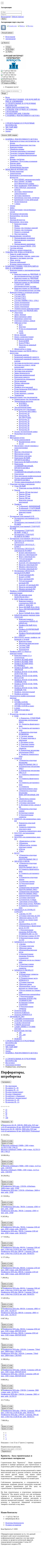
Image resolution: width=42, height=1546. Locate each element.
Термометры (19, 395)
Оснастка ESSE (20, 1010)
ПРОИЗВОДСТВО (17, 1017)
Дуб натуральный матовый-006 (25, 582)
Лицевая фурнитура (17, 220)
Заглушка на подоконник (23, 369)
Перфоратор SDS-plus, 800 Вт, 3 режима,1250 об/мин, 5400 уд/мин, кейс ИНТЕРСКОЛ (19, 1273)
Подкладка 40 (24, 426)
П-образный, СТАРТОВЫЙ (29, 508)
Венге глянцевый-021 (27, 557)
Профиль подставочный (23, 387)
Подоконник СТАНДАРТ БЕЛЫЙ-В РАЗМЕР (24, 535)
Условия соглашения (13, 1525)
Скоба (21, 333)
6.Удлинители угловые (27, 900)
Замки (12, 208)
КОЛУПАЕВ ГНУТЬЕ (23, 1031)
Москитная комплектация (29, 643)
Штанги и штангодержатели (21, 250)
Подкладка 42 (24, 428)
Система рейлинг (16, 248)
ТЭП (16, 712)
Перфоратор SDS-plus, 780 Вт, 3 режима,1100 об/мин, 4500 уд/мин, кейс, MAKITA (19, 1232)
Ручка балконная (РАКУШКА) (26, 389)
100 (6, 1118)
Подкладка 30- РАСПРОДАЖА (25, 416)
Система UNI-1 (20, 296)
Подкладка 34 (24, 421)
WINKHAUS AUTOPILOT (24, 942)
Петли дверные (20, 335)
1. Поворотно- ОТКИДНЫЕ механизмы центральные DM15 (29, 720)
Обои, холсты (15, 260)
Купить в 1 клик (7, 1143)
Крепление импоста (22, 377)
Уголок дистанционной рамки (26, 432)
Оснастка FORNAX (22, 1012)
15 (6, 1110)
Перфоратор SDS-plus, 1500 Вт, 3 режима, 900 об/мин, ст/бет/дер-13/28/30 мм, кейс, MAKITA (20, 1416)
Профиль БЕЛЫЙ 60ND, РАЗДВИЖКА (23, 665)
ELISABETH (24, 405)
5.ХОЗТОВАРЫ (11, 111)
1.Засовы (22, 944)
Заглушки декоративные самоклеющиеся (23, 193)
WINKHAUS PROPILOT (23, 970)
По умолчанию (11, 1086)
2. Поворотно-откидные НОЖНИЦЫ (28, 733)
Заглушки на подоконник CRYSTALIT (24, 541)
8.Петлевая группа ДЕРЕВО (30, 904)
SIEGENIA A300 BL (22, 861)
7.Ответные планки (26, 964)
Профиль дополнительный (24, 692)
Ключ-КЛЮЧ (24, 341)
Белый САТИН (24, 577)
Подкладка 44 (24, 430)
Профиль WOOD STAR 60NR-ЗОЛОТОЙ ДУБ (26, 673)
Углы (21, 514)
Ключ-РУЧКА (24, 343)
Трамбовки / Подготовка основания (23, 161)
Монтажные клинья (21, 454)
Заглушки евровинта (22, 196)
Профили (18, 504)
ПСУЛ (21, 444)
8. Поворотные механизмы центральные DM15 (29, 751)
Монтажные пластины (23, 456)
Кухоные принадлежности (20, 264)
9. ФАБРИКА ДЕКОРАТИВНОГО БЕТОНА (22, 115)
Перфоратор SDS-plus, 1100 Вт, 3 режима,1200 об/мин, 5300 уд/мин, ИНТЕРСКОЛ (20, 1375)
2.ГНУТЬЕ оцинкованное (24, 1021)
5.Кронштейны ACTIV (27, 924)
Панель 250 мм (24, 494)
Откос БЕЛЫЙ (20, 486)
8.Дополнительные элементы (26, 967)
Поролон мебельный (18, 262)
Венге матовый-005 (26, 579)
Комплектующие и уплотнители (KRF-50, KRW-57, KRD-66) (27, 603)
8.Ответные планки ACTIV (29, 936)
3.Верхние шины (25, 948)
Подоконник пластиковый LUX (22, 516)
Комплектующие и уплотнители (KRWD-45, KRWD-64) (28, 621)
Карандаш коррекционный (24, 375)
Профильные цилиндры (23, 339)
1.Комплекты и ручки (27, 841)
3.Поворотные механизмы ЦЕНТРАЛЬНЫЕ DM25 (29, 892)
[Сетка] (4, 1106)
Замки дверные (20, 315)
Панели (17, 490)
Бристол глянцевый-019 (28, 555)
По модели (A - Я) (12, 1100)
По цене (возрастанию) (14, 1092)
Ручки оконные (20, 391)
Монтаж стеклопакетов (23, 452)
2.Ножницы (23, 843)
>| (6, 1439)
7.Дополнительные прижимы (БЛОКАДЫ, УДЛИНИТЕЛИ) (28, 998)
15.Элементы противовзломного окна (28, 788)
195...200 (22, 1035)
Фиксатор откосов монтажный (26, 501)
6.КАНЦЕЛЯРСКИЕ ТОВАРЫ (17, 113)
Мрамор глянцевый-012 (28, 567)
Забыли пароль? (18, 17)
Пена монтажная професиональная (27, 476)
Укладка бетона (16, 165)
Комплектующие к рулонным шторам (24, 292)
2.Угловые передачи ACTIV (29, 916)
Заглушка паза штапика (23, 371)
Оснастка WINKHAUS (23, 1015)
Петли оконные (20, 381)
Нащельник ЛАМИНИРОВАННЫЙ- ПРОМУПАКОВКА (23, 466)
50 (6, 1114)
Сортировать (6, 1082)
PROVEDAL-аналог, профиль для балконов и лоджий (27, 638)
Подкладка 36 (24, 423)
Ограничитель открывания (24, 379)
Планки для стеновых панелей (26, 228)
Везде (7, 97)
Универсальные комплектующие (26, 309)
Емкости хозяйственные (19, 254)
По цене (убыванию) (13, 1094)
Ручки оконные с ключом (24, 393)
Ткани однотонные (21, 306)
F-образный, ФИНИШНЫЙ (29, 506)
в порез (17, 708)
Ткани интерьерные (22, 302)
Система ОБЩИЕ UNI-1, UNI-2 (26, 300)
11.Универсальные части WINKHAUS (28, 979)
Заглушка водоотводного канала (26, 363)
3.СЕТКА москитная (22, 1023)
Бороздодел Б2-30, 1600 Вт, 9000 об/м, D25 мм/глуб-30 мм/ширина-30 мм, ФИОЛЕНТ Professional (20, 1130)
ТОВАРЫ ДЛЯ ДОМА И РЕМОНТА (19, 252)
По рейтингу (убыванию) (15, 1096)
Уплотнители (24, 649)
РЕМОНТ (18, 1039)
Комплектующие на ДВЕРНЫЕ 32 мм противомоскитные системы (27, 275)
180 (20, 1033)
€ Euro (8, 47)
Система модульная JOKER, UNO (23, 246)
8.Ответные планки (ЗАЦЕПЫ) (26, 1003)
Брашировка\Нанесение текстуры (23, 145)
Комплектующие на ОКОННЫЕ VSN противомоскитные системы (27, 289)
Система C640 (24, 645)
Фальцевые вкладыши (22, 434)
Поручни (22, 327)
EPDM (16, 700)
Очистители (19, 474)
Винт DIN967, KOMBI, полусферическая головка (24, 182)
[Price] (8, 1106)
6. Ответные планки (26, 744)
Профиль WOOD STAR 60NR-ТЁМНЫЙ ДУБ (26, 681)
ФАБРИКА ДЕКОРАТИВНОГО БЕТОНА (21, 139)
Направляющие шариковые (24, 244)
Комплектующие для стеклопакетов (23, 397)
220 (20, 1037)
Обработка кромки (17, 149)
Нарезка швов (15, 163)
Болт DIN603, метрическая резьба (27, 179)
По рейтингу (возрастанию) (16, 1098)
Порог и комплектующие (24, 337)
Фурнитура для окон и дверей (21, 714)
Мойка (16, 226)
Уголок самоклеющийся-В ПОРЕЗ (27, 482)
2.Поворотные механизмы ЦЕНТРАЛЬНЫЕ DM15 (29, 888)
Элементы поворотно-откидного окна (27, 828)
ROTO (16, 853)
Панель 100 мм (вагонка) (28, 492)
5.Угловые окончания (27, 803)
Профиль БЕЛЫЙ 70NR (23, 662)
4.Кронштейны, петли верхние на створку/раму (28, 987)
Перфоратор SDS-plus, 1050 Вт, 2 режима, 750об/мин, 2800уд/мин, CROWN (19, 1354)
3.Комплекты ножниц (27, 799)
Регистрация (6, 17)
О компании (10, 1045)
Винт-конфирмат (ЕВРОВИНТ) (26, 185)
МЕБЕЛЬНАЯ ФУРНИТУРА (16, 169)
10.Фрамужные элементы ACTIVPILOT (28, 975)
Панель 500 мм (24, 498)
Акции (8, 131)
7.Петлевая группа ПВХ (28, 902)
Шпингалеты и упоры (22, 349)
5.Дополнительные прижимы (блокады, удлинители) (26, 956)
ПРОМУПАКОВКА (22, 710)
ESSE (16, 716)
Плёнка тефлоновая (21, 383)
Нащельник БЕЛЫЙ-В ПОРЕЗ (26, 462)
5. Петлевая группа (26, 742)
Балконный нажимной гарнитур (26, 357)
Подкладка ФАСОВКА (28, 411)
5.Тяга (21, 851)
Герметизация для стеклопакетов (26, 399)
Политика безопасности (14, 1523)
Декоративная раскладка (23, 401)
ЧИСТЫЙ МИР (11, 127)
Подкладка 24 (24, 413)
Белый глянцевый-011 (27, 553)
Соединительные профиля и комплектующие (29, 511)
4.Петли (22, 849)
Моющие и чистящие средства (21, 258)
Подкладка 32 (24, 419)
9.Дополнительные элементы (26, 816)
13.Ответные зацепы (27, 881)
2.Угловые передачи (26, 946)
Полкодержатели (20, 202)
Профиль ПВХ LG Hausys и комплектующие (20, 652)
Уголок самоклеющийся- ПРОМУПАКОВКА (23, 479)
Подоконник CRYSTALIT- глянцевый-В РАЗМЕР (24, 550)
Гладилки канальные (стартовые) (22, 151)
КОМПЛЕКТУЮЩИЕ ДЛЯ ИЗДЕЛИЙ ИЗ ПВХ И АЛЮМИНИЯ (22, 267)
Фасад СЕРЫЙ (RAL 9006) (29, 613)
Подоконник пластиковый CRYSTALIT (25, 538)
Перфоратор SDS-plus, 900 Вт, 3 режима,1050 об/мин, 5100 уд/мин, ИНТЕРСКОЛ (19, 1334)
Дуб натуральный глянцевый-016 (25, 560)
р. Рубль (9, 51)
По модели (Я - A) (12, 1102)
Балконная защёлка (21, 355)
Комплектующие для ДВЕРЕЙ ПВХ (24, 311)
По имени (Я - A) (12, 1090)
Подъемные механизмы (19, 214)
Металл (13, 436)
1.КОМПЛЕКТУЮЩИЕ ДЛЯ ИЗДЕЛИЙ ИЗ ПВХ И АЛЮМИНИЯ (22, 100)
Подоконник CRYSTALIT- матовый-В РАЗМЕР (24, 572)
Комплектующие (16, 147)
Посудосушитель (20, 234)
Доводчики (18, 313)
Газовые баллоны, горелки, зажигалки (24, 256)
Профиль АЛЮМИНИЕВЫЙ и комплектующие (22, 592)
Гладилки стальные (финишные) (22, 153)
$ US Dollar (10, 49)
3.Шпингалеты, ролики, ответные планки (28, 846)
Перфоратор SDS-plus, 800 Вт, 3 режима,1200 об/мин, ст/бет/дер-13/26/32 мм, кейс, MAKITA (19, 1252)
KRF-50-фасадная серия (23, 599)
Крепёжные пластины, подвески (26, 198)
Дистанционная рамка (22, 407)
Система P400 (24, 647)
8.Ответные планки (26, 813)
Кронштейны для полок (19, 216)
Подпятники (19, 385)
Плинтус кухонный (21, 232)
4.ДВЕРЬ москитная (22, 1025)
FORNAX (18, 758)
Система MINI (19, 294)
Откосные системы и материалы (22, 484)
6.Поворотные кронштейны (29, 994)
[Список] (2, 1106)
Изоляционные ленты (27, 442)
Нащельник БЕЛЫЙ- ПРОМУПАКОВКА (22, 459)
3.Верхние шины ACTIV (28, 918)
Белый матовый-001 (26, 575)
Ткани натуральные (21, 304)
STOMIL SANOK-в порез (24, 706)
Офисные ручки (20, 323)
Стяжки (17, 204)
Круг (21, 325)
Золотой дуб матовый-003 (29, 585)
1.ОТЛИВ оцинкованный (24, 1019)
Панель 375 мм (24, 496)
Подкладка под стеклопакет (25, 409)
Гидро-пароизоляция (22, 440)
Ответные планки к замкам (24, 321)
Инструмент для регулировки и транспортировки (26, 447)
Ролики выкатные (17, 171)
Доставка (8, 129)
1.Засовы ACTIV (25, 914)
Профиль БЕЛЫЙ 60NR (23, 659)
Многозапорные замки (23, 317)
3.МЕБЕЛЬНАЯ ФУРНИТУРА (17, 107)
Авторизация (10, 39)
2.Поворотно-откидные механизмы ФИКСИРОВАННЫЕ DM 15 (29, 794)
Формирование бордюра (19, 167)
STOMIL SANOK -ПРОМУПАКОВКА (22, 703)
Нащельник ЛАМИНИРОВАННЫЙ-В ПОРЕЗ (27, 471)
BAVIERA (23, 403)
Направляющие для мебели (20, 236)
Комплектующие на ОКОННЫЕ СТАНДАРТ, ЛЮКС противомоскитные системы (26, 284)
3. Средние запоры (26, 736)
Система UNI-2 (20, 298)
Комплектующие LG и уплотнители (23, 656)
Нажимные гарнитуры (23, 319)
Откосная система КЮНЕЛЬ (30, 488)
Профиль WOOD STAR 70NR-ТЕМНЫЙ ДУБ (26, 689)
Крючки (13, 218)
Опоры (12, 206)
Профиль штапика (21, 694)
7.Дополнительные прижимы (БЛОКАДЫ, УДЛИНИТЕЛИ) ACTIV (28, 932)
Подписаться (6, 1451)
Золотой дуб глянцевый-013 (29, 563)
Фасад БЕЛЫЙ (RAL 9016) (29, 607)
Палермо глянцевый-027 (28, 569)
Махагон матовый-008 (27, 587)
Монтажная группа (17, 438)
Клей (16, 450)
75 (6, 1116)
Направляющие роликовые (24, 238)
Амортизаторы (15, 173)
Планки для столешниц (23, 230)
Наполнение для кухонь (19, 222)
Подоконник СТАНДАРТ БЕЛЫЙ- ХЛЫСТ (24, 531)
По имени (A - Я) (11, 1088)
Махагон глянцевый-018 (28, 565)
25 (6, 1112)
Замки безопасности (22, 373)
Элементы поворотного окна (30, 831)
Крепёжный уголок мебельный (26, 200)
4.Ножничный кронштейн (29, 895)
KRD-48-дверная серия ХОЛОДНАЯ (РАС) (23, 596)
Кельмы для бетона (17, 159)
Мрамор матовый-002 (27, 589)
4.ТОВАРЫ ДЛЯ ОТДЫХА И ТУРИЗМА (21, 109)
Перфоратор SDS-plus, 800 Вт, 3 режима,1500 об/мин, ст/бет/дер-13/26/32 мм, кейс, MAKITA (19, 1293)
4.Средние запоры (26, 801)
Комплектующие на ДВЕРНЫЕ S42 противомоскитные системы (26, 279)
